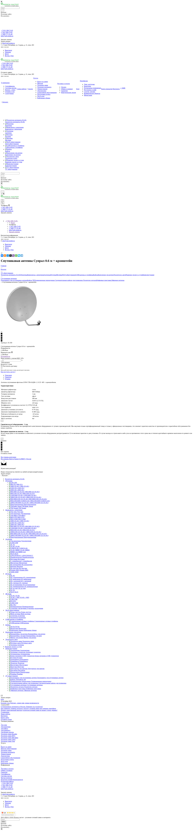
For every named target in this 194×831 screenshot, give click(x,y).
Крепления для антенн (106, 275)
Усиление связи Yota (8, 741)
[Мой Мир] (7, 255)
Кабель (95, 275)
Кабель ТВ (30, 280)
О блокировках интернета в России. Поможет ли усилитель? (22, 707)
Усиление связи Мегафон (9, 738)
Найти (3, 821)
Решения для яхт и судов (134, 275)
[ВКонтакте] (2, 255)
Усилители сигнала (89, 280)
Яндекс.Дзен (9, 56)
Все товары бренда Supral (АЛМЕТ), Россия (16, 459)
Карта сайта (5, 717)
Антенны (47, 275)
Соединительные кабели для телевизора (69, 280)
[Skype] (19, 255)
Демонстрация (6, 754)
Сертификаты (5, 774)
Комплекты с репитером (35, 275)
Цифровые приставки (103, 280)
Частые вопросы (6, 778)
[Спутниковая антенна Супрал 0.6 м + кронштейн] (23, 328)
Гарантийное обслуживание (10, 758)
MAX (7, 54)
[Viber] (13, 255)
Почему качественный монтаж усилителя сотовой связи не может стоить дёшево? (29, 710)
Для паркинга (5, 730)
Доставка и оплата (7, 769)
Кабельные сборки (7, 763)
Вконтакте (8, 50)
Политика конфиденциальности (12, 779)
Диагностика (5, 756)
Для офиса (4, 728)
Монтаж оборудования (8, 748)
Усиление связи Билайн (9, 734)
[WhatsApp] (16, 255)
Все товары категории (8, 457)
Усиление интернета (8, 752)
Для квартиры (6, 727)
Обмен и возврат (6, 770)
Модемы (59, 275)
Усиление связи (6, 750)
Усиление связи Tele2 (8, 739)
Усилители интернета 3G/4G (11, 275)
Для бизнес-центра (7, 732)
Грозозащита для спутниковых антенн (14, 280)
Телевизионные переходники (44, 280)
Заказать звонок (14, 232)
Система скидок (6, 776)
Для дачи (4, 725)
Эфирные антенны (117, 280)
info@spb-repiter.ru (8, 43)
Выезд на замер (6, 747)
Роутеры (53, 275)
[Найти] (2, 10)
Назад (13, 223)
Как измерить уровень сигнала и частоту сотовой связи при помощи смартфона (28, 708)
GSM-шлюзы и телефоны (84, 275)
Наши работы (5, 714)
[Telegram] (22, 255)
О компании (5, 712)
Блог (2, 699)
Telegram (8, 52)
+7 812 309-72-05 (7, 30)
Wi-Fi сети (4, 761)
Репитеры (24, 275)
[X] (10, 255)
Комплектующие (148, 275)
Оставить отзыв (6, 719)
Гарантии (8, 377)
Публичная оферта (7, 781)
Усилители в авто (120, 275)
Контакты (4, 716)
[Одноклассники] (5, 255)
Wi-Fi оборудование (69, 275)
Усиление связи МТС (8, 736)
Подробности (5, 356)
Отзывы (7, 379)
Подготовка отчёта (7, 759)
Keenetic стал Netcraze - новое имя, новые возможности (20, 703)
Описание (8, 375)
